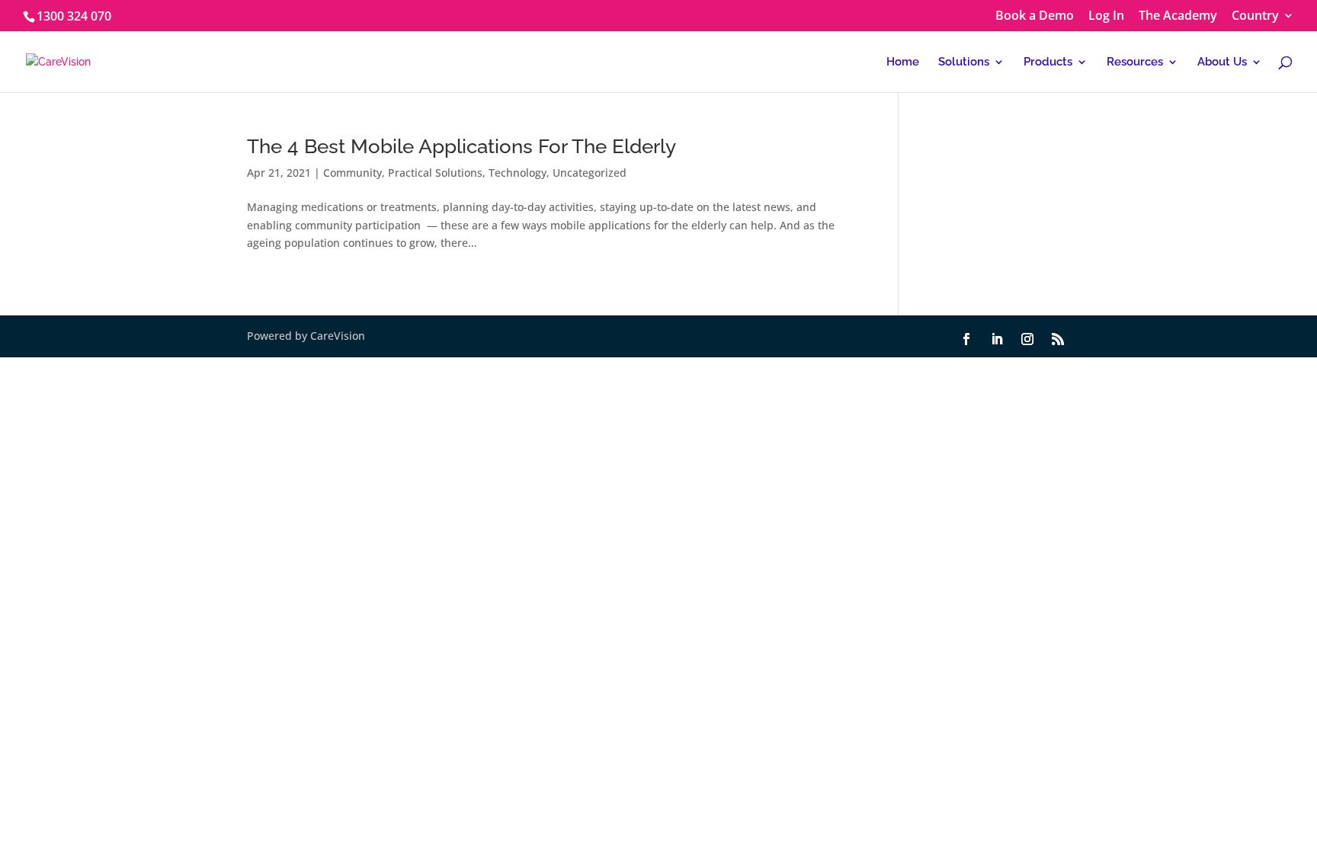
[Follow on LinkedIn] (997, 339)
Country (1255, 16)
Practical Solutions (435, 172)
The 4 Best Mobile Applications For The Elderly (461, 146)
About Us (1222, 62)
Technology (517, 172)
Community (352, 172)
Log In (1106, 16)
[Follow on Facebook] (966, 339)
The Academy (1178, 16)
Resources (1135, 62)
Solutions (963, 62)
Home (902, 62)
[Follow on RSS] (1058, 339)
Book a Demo (1034, 16)
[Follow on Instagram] (1027, 339)
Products (1048, 62)
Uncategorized (589, 172)
